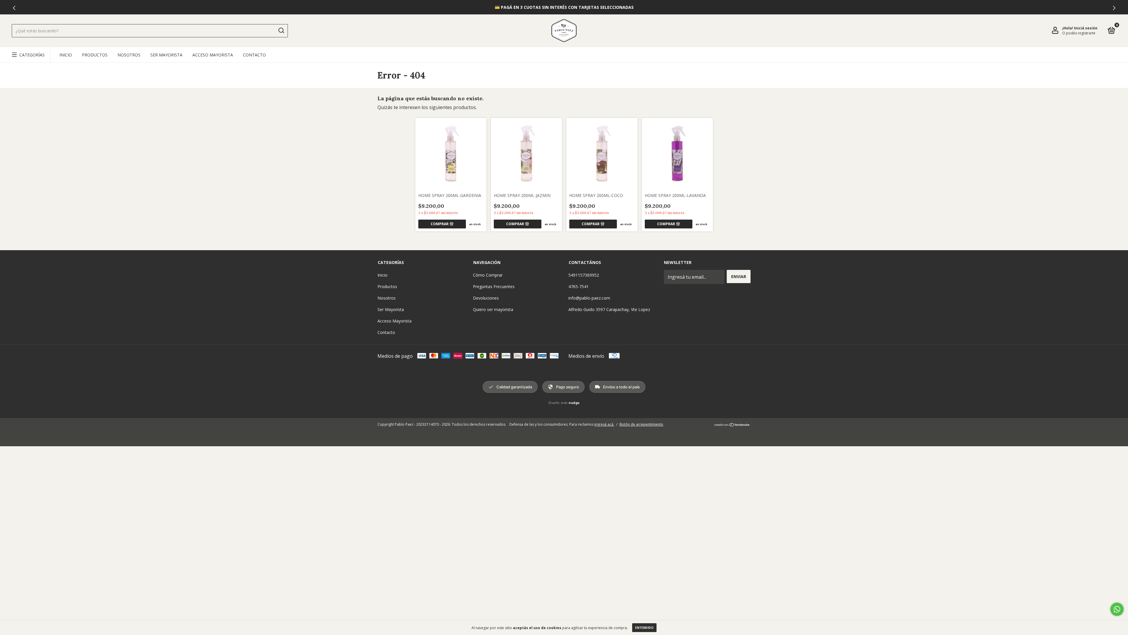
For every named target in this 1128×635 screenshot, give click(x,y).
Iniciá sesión (1085, 28)
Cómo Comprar (488, 275)
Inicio (65, 55)
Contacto (254, 55)
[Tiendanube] (732, 425)
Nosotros (129, 55)
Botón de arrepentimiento (641, 424)
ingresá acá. (604, 424)
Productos (95, 55)
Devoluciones (486, 298)
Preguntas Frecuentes (494, 286)
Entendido (644, 628)
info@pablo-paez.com (589, 298)
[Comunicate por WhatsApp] (1117, 609)
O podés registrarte (1078, 33)
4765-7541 (578, 286)
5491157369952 (583, 275)
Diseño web (564, 403)
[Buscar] (281, 30)
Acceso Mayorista (212, 55)
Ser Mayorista (166, 55)
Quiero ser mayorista (493, 309)
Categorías (32, 55)
